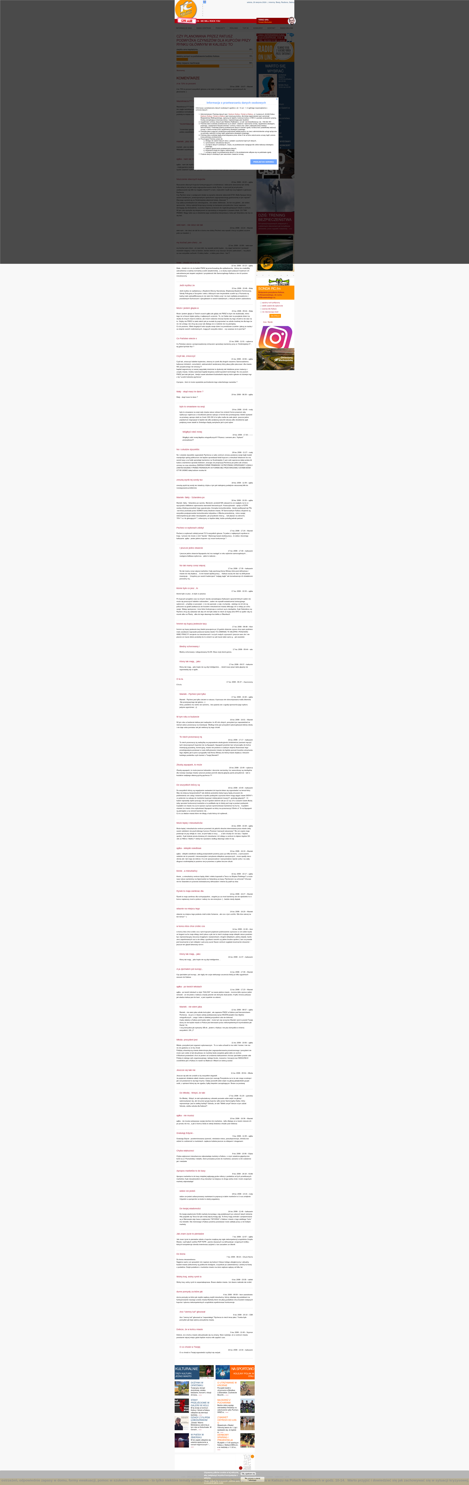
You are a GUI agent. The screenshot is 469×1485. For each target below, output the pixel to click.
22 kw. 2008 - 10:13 (239, 266)
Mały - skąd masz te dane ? (189, 391)
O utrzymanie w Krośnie (227, 1384)
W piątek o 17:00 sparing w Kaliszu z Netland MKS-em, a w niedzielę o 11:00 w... (227, 1444)
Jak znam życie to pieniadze (190, 1234)
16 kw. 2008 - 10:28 (239, 826)
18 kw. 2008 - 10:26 (239, 500)
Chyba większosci (185, 1150)
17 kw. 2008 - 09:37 (236, 664)
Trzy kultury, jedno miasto (183, 1375)
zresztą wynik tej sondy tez (189, 480)
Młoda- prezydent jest (186, 1039)
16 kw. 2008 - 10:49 (236, 768)
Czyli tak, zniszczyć (185, 356)
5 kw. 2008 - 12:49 (237, 1332)
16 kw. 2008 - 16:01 (237, 720)
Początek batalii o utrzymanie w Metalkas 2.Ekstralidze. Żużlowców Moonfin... (227, 1391)
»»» (200, 1395)
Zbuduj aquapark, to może (189, 764)
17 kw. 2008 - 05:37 (234, 682)
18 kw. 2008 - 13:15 (239, 1194)
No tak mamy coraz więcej (192, 565)
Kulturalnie (186, 1368)
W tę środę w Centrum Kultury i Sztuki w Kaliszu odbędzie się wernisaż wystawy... (200, 1411)
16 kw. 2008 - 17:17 (235, 740)
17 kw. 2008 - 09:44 (240, 649)
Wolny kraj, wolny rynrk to (189, 1276)
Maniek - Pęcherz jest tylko (193, 694)
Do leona (180, 1254)
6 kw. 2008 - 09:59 (230, 1295)
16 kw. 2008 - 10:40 (235, 788)
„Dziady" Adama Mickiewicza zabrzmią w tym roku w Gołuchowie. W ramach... (201, 1426)
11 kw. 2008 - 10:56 (239, 1043)
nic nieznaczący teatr (270, 312)
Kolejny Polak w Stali (244, 1375)
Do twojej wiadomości (190, 1208)
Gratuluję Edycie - (185, 1133)
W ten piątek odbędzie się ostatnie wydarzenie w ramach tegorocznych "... (201, 1442)
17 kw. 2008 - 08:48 (239, 627)
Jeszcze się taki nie (185, 1070)
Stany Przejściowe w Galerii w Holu (200, 1402)
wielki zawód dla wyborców (272, 305)
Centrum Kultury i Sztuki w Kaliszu (240, 114)
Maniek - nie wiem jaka (191, 1007)
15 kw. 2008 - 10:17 (239, 874)
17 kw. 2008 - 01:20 (236, 1096)
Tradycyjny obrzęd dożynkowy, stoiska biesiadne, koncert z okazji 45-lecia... (201, 1391)
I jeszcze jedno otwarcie (191, 548)
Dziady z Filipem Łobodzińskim (200, 1419)
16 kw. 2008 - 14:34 (235, 1350)
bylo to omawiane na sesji (192, 406)
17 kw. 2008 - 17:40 (235, 551)
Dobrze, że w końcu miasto (189, 1329)
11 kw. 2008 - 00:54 (238, 1073)
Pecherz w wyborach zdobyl (190, 528)
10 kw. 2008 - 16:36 (237, 1118)
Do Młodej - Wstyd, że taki (192, 1093)
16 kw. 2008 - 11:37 (235, 957)
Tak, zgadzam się (248, 1474)
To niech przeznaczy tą (191, 737)
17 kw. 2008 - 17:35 (235, 568)
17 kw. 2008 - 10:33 (239, 591)
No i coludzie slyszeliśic (187, 449)
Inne (265, 322)
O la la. (179, 679)
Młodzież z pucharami (224, 1401)
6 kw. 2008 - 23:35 (239, 1280)
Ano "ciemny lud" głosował (192, 1312)
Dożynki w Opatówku (197, 1384)
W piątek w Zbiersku (197, 1436)
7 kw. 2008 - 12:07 (239, 1237)
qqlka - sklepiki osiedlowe (188, 848)
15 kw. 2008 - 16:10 (237, 851)
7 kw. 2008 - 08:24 (234, 1257)
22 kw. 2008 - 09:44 (239, 311)
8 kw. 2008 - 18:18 (239, 1174)
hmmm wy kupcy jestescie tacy (191, 624)
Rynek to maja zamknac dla (189, 891)
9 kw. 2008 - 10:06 (239, 1154)
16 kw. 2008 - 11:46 (235, 1211)
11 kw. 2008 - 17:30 (237, 972)
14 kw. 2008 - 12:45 (240, 929)
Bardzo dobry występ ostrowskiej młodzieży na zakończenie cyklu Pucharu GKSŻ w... (227, 1408)
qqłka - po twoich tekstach (189, 986)
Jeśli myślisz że (187, 285)
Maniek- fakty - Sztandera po (190, 497)
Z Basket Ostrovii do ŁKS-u (227, 1420)
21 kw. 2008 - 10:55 (239, 359)
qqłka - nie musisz (185, 1115)
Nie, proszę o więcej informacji (252, 1479)
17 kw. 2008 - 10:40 (239, 697)
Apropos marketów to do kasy (190, 1171)
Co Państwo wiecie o (186, 338)
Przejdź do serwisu (263, 162)
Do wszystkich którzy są (188, 785)
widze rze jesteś (187, 1191)
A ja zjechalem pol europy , (189, 969)
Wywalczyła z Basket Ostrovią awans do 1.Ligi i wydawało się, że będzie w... (227, 1428)
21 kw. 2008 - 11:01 (236, 341)
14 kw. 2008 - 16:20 (237, 912)
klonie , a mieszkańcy (186, 871)
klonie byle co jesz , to (187, 588)
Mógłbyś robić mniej (192, 432)
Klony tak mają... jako (190, 661)
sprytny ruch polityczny (271, 302)
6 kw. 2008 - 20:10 (240, 1315)
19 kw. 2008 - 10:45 (239, 409)
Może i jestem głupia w (187, 308)
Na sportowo (242, 1368)
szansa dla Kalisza (269, 308)
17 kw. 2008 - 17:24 (237, 531)
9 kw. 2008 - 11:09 (240, 1136)
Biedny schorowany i (190, 646)
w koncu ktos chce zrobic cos (190, 926)
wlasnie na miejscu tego (188, 908)
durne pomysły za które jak (189, 1291)
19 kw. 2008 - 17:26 (240, 435)
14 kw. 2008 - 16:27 (237, 894)
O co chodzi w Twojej (190, 1347)
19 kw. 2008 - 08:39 (239, 394)
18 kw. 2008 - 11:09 (239, 483)
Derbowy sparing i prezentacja (225, 1437)
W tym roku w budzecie (187, 717)
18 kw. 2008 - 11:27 (239, 452)
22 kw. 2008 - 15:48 (239, 288)
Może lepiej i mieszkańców (189, 823)
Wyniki (270, 322)
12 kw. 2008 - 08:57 (239, 1010)
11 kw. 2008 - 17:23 (237, 990)
